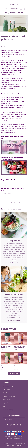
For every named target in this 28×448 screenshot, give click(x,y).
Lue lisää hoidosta (13, 263)
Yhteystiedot (19, 445)
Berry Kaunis (16, 257)
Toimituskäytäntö (8, 443)
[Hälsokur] (14, 154)
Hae (4, 406)
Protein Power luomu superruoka (20, 366)
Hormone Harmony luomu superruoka (19, 347)
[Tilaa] (23, 419)
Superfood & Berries (13, 436)
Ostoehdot (6, 393)
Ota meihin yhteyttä (9, 386)
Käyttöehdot (6, 403)
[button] (3, 8)
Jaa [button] (4, 46)
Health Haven (12, 315)
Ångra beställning (8, 410)
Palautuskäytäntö (18, 438)
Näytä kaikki (14, 373)
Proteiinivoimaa (16, 317)
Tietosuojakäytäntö (11, 440)
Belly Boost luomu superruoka (6, 347)
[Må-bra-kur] (14, 174)
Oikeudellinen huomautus (19, 443)
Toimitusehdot (7, 389)
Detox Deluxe (8, 257)
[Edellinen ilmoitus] (2, 3)
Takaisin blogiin (15, 202)
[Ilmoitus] (25, 3)
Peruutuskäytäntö (11, 445)
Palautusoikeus (7, 399)
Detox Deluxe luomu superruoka (6, 366)
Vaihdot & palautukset (9, 396)
